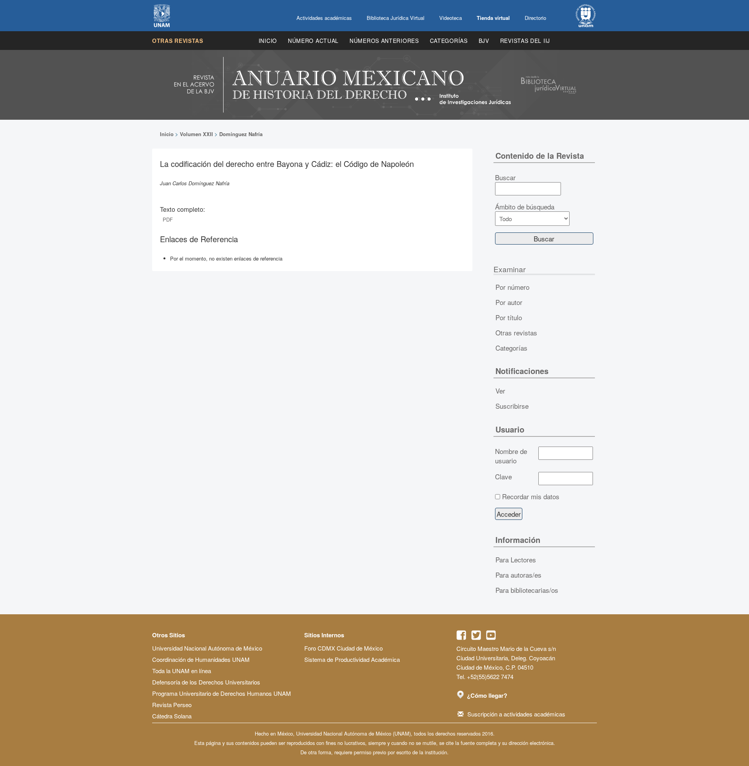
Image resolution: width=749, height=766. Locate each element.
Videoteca (450, 17)
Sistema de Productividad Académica (352, 659)
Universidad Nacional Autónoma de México (207, 648)
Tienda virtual (493, 17)
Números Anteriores (384, 40)
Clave (503, 476)
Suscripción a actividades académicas (516, 714)
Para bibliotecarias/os (526, 590)
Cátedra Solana (172, 716)
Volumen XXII (196, 134)
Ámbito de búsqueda (524, 206)
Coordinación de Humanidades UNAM (201, 659)
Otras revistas (177, 40)
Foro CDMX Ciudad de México (343, 648)
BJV (484, 40)
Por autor (508, 302)
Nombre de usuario (511, 456)
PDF (168, 219)
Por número (512, 287)
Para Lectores (515, 559)
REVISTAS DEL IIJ (525, 40)
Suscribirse (512, 406)
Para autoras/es (518, 575)
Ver (500, 390)
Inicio (268, 40)
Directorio (535, 17)
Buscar (505, 177)
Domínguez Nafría (241, 134)
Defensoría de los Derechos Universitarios (206, 682)
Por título (508, 317)
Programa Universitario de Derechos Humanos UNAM (221, 693)
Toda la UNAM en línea (181, 671)
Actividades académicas (324, 17)
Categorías (449, 40)
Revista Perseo (172, 704)
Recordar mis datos (530, 496)
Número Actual (313, 40)
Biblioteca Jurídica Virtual (395, 17)
